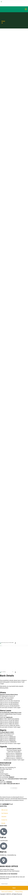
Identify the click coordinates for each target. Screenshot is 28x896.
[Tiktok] (12, 804)
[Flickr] (7, 804)
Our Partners (4, 813)
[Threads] (10, 804)
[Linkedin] (4, 804)
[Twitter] (3, 804)
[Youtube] (6, 804)
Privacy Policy (19, 891)
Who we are (4, 810)
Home (3, 21)
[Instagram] (2, 804)
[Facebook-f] (0, 804)
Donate (3, 823)
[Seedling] (9, 804)
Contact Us (4, 820)
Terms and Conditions (7, 891)
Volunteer (3, 816)
